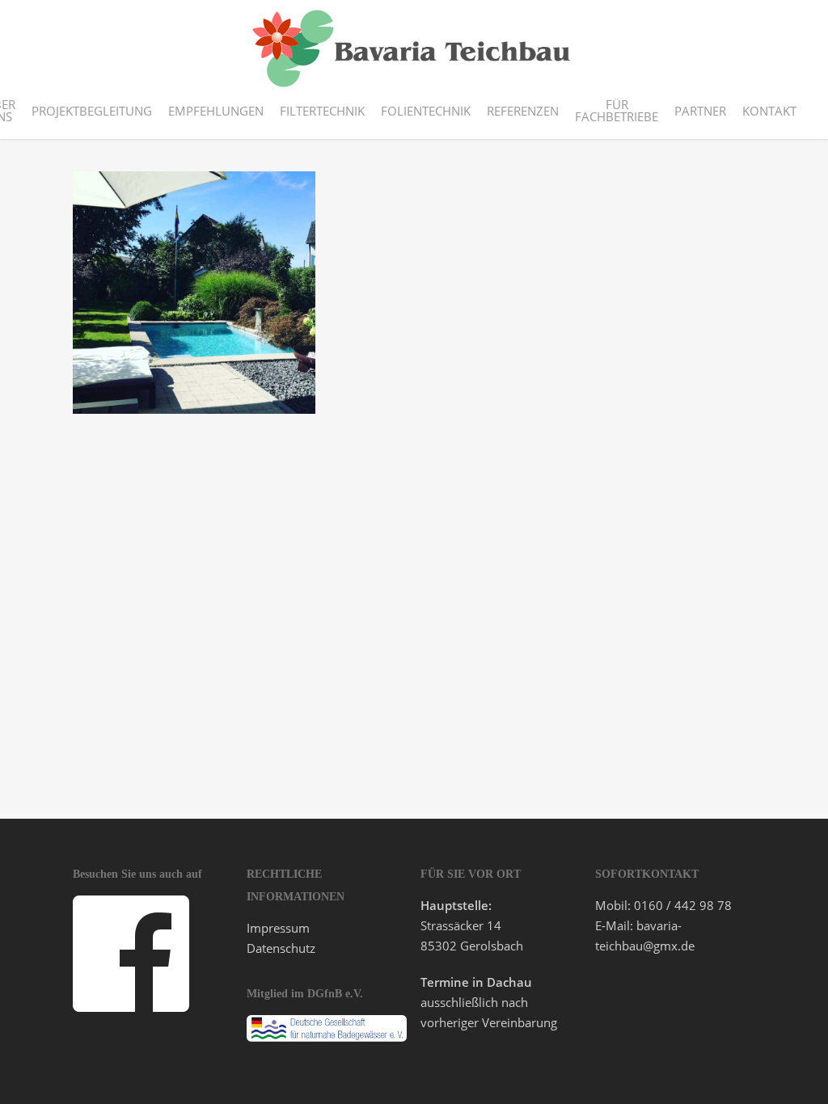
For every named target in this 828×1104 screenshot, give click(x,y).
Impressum (278, 928)
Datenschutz (281, 948)
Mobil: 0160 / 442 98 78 (663, 905)
